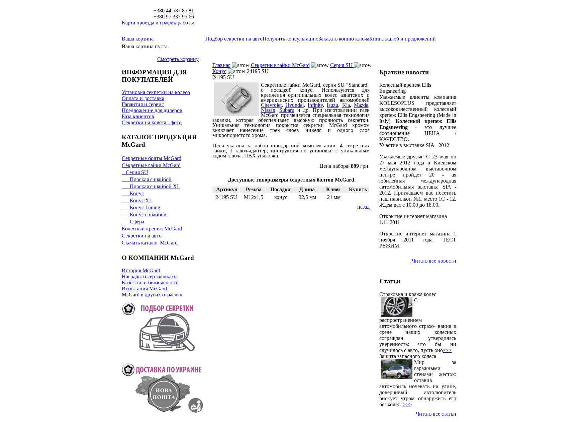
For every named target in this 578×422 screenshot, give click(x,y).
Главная (221, 65)
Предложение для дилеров (152, 110)
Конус (133, 193)
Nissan (268, 110)
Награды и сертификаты (150, 276)
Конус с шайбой (144, 214)
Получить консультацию (290, 39)
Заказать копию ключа (343, 39)
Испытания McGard (144, 288)
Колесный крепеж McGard (152, 228)
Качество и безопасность (150, 282)
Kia (346, 105)
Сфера (133, 221)
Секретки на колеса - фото (152, 122)
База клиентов (138, 116)
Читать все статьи (436, 414)
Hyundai (294, 105)
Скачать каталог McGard (150, 242)
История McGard (141, 270)
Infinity (315, 105)
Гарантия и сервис (143, 104)
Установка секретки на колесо (156, 92)
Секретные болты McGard (151, 158)
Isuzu (332, 105)
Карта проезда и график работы (158, 22)
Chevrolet (271, 105)
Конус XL (137, 200)
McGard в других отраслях (152, 294)
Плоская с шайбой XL (151, 186)
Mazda (361, 105)
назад (363, 207)
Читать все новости (434, 261)
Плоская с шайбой (147, 179)
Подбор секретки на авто (234, 39)
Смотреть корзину (178, 59)
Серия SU (135, 172)
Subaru (286, 110)
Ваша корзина (138, 39)
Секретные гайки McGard (151, 165)
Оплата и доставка (143, 98)
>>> (447, 350)
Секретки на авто (142, 235)
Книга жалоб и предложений (402, 39)
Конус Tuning (141, 207)
